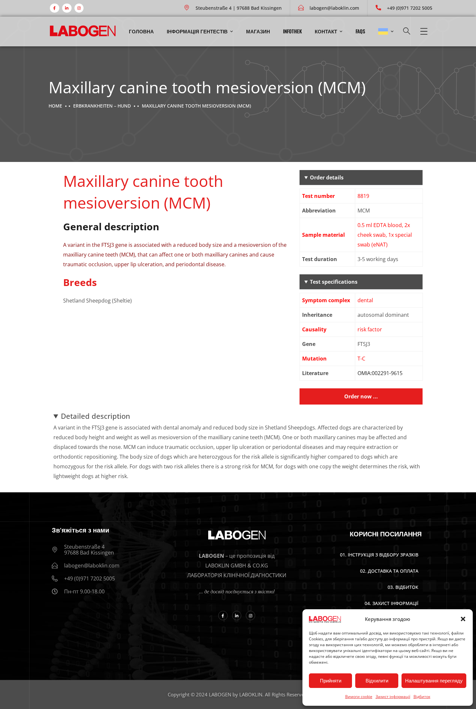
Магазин (258, 31)
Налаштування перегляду (434, 680)
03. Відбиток (403, 587)
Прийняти (330, 680)
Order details (327, 177)
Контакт (326, 31)
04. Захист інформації (391, 603)
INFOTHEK (292, 31)
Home (55, 106)
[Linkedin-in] (67, 8)
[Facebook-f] (54, 8)
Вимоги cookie (358, 696)
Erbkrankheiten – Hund (102, 106)
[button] (463, 619)
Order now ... (361, 396)
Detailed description (95, 416)
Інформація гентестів (197, 31)
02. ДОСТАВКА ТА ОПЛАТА (389, 571)
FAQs (360, 31)
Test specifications (333, 281)
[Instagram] (79, 8)
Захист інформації (393, 696)
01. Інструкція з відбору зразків (379, 555)
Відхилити (377, 680)
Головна (141, 31)
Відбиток (422, 696)
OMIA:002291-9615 (379, 373)
